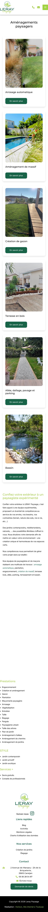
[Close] (45, 2)
